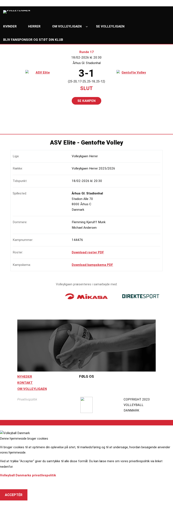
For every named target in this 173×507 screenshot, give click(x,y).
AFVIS (10, 484)
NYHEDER (24, 377)
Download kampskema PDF (92, 265)
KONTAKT (25, 383)
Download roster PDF (88, 252)
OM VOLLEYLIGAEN (32, 389)
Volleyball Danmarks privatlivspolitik (28, 475)
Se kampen (86, 101)
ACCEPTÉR (13, 495)
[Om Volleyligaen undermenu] (87, 26)
